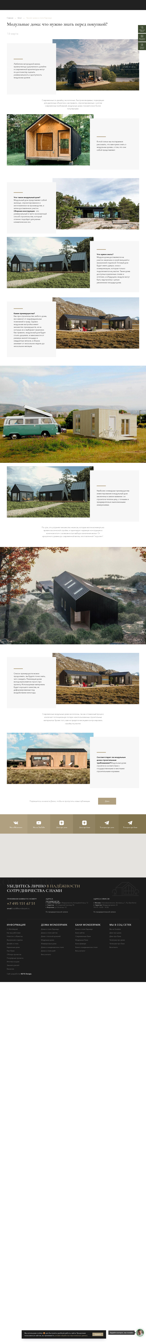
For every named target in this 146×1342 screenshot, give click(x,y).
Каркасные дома (13, 947)
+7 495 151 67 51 (21, 903)
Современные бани (83, 936)
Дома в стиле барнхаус (50, 929)
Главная (10, 67)
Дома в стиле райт (48, 951)
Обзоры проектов (14, 954)
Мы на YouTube (39, 827)
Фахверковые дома (48, 944)
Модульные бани (81, 940)
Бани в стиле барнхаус (84, 929)
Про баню (11, 951)
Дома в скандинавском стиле (52, 947)
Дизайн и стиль (12, 944)
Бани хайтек (80, 933)
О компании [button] (78, 67)
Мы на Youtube (115, 929)
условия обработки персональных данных (70, 1335)
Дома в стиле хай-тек (49, 933)
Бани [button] (30, 67)
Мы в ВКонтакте (16, 827)
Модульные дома (47, 940)
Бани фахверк (80, 944)
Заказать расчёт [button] (13, 965)
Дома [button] (19, 67)
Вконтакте (114, 947)
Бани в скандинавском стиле (86, 947)
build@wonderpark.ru (18, 908)
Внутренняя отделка (15, 940)
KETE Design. (26, 974)
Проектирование (45, 67)
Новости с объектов (15, 936)
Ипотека (92, 67)
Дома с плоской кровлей (50, 936)
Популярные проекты (15, 958)
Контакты (103, 67)
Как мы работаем (13, 933)
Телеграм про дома (107, 827)
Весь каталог (46, 954)
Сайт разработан (14, 974)
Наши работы (62, 67)
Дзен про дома (61, 827)
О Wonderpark (12, 929)
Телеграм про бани (130, 827)
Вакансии (10, 969)
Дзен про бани (84, 827)
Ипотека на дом (13, 962)
